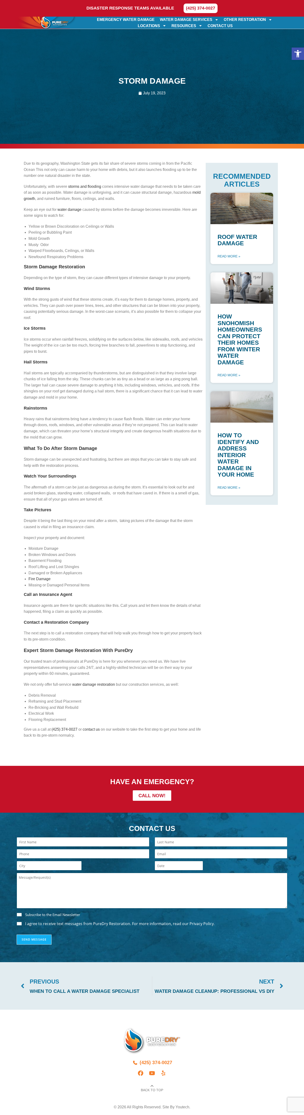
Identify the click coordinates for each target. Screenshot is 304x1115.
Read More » (229, 256)
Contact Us (220, 26)
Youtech (182, 1107)
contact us (91, 729)
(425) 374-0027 (64, 729)
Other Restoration (245, 20)
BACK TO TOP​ (152, 1090)
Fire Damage (39, 579)
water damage (69, 210)
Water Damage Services (186, 20)
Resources (183, 26)
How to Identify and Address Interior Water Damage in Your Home (238, 455)
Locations (149, 26)
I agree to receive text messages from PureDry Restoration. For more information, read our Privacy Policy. (120, 923)
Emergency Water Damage (126, 20)
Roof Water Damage (237, 240)
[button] (298, 54)
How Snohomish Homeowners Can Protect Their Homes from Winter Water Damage (240, 339)
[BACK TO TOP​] (152, 1086)
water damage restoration (93, 684)
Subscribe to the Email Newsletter (52, 914)
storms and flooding (84, 186)
